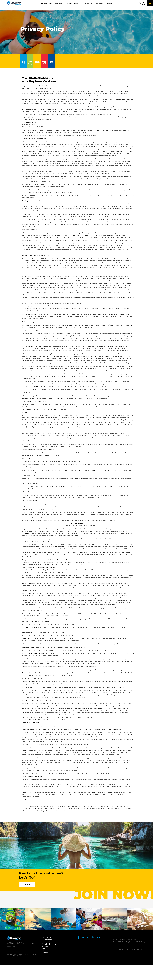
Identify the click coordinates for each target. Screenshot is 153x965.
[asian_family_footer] (140, 919)
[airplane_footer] (38, 919)
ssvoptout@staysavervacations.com (76, 132)
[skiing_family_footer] (89, 919)
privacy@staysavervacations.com (35, 117)
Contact (45, 953)
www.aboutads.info (105, 389)
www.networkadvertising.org (124, 389)
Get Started (46, 946)
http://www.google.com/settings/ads (101, 371)
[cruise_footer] (115, 919)
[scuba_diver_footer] (13, 919)
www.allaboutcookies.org (90, 389)
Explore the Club (48, 937)
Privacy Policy (10, 957)
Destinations (47, 939)
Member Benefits (49, 944)
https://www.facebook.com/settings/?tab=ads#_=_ (112, 363)
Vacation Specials (49, 942)
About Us (45, 948)
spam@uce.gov (68, 470)
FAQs (44, 950)
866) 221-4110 (89, 748)
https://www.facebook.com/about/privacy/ (37, 363)
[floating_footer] (63, 919)
